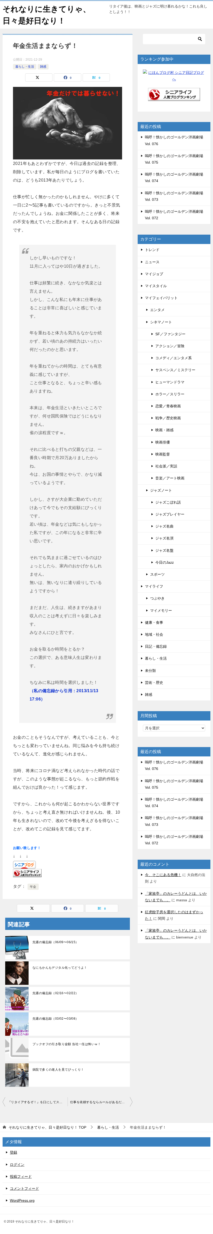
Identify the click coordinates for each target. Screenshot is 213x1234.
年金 (33, 887)
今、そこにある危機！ (163, 875)
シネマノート (161, 322)
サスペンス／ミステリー (175, 370)
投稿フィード (21, 1176)
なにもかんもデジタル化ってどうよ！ (59, 967)
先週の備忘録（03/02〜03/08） (55, 1018)
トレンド (152, 250)
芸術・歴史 (154, 682)
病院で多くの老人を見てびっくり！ (58, 1069)
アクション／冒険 (169, 346)
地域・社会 (154, 634)
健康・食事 (154, 622)
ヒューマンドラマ (169, 382)
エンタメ (157, 310)
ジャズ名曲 (164, 526)
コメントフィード (24, 1188)
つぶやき (157, 598)
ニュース (152, 262)
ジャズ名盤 (164, 550)
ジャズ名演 (164, 538)
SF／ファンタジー (170, 334)
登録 (13, 1152)
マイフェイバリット (161, 298)
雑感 (43, 66)
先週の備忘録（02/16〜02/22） (55, 993)
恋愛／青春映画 (168, 406)
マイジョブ (154, 274)
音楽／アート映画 (169, 478)
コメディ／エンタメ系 (173, 358)
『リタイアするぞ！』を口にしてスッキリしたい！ (38, 1102)
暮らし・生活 (24, 66)
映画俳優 (162, 442)
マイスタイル (156, 286)
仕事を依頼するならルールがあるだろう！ (100, 1102)
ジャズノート (161, 490)
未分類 (150, 671)
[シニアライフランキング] (174, 97)
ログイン (17, 1164)
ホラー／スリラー (169, 394)
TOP (47, 1127)
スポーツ (157, 574)
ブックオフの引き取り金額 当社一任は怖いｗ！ (66, 1044)
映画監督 (162, 454)
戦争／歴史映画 (168, 418)
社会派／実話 (166, 466)
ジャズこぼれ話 (168, 502)
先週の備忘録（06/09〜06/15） (55, 942)
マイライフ (154, 586)
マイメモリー (161, 610)
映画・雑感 (164, 430)
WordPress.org (22, 1200)
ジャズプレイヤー (169, 514)
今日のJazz (164, 562)
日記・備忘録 (156, 646)
